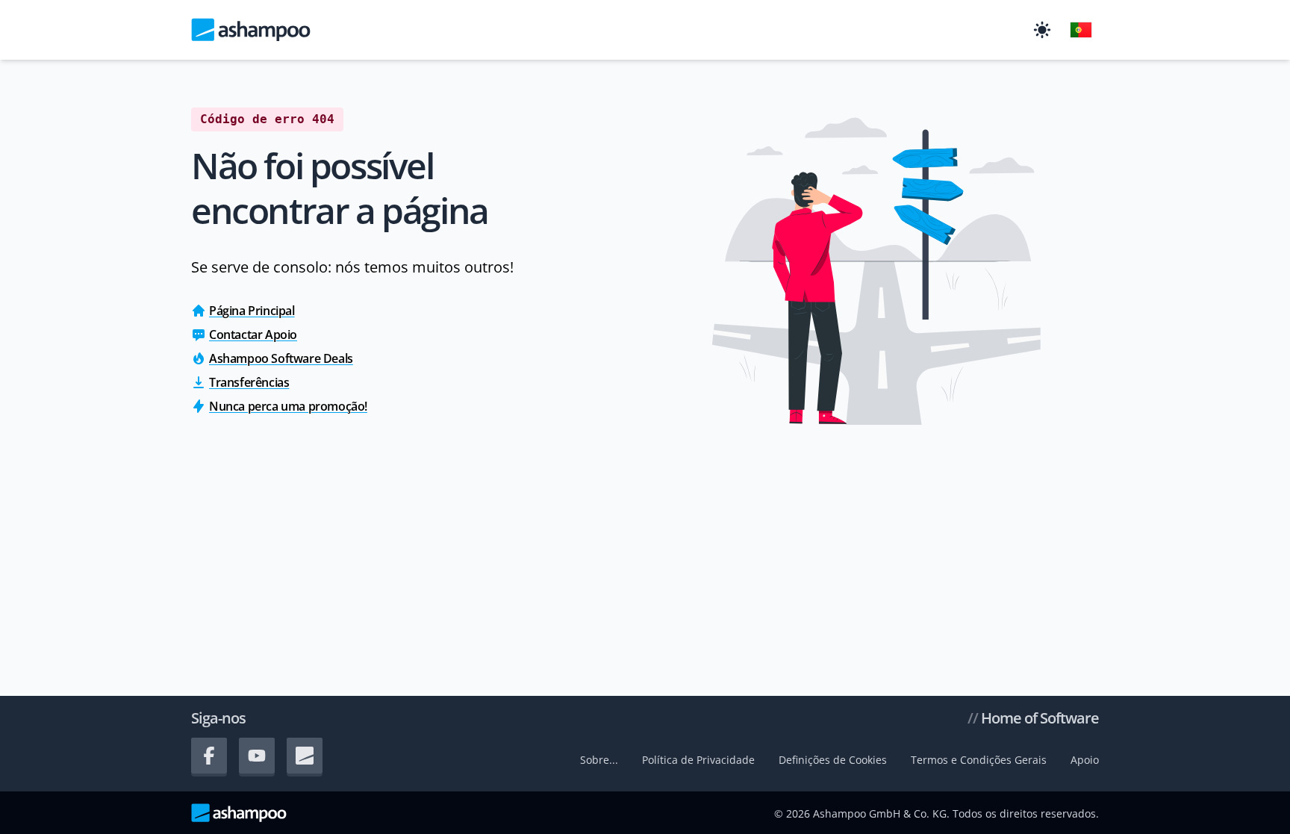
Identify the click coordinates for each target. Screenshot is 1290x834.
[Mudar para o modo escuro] (1042, 30)
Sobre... (599, 760)
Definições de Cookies (833, 760)
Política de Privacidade (698, 760)
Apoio (1085, 760)
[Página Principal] (251, 30)
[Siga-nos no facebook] (209, 756)
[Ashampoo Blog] (304, 756)
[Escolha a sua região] (1081, 30)
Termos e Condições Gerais (979, 760)
